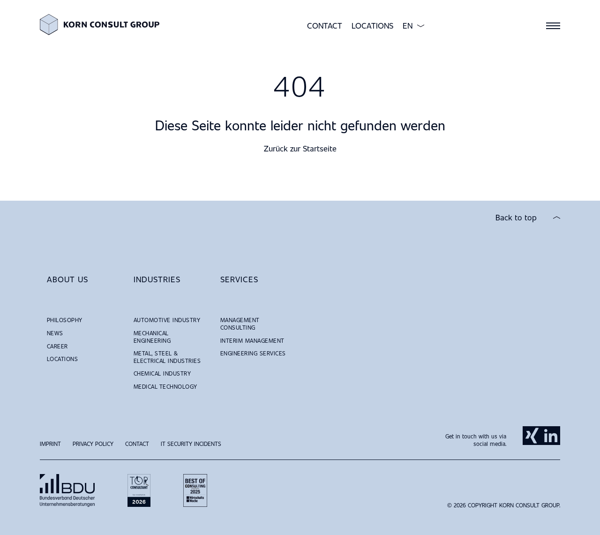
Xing (532, 435)
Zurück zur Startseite (300, 148)
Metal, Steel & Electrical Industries (167, 356)
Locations (372, 25)
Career (57, 346)
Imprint (50, 443)
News (55, 333)
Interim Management (252, 340)
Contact (324, 25)
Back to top (516, 217)
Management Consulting (240, 323)
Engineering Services (253, 353)
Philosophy (64, 320)
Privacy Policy (93, 443)
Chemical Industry (162, 373)
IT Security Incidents (191, 443)
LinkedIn (550, 435)
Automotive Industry (167, 320)
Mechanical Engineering (152, 336)
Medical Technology (165, 386)
